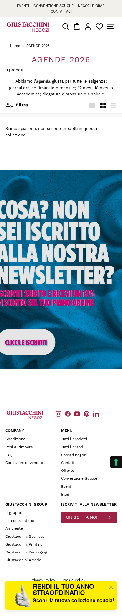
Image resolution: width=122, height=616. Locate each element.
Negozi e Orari (91, 6)
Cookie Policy (73, 580)
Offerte (67, 470)
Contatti (68, 463)
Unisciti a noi (81, 517)
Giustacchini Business (24, 536)
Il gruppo (13, 513)
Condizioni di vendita (24, 463)
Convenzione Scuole (79, 478)
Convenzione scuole (53, 6)
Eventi (23, 6)
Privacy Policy (42, 580)
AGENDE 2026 (38, 46)
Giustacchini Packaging (26, 552)
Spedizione (15, 439)
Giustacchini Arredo (23, 560)
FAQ (9, 455)
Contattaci (61, 11)
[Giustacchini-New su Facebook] (68, 414)
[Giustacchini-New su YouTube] (77, 414)
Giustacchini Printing (24, 544)
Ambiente (14, 528)
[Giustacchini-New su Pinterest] (86, 414)
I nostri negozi (74, 455)
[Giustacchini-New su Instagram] (58, 414)
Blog (65, 494)
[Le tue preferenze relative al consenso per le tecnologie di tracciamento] (116, 462)
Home (15, 46)
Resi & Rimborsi (19, 447)
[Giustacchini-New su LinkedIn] (96, 414)
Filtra (21, 104)
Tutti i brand (72, 447)
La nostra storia (19, 520)
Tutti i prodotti (74, 439)
